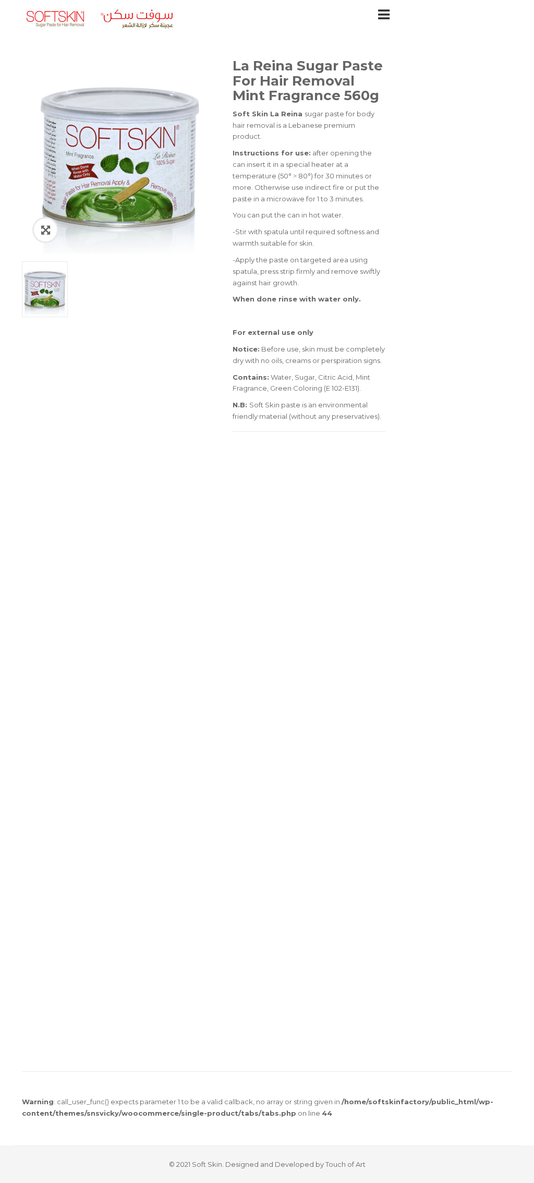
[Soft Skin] (100, 18)
